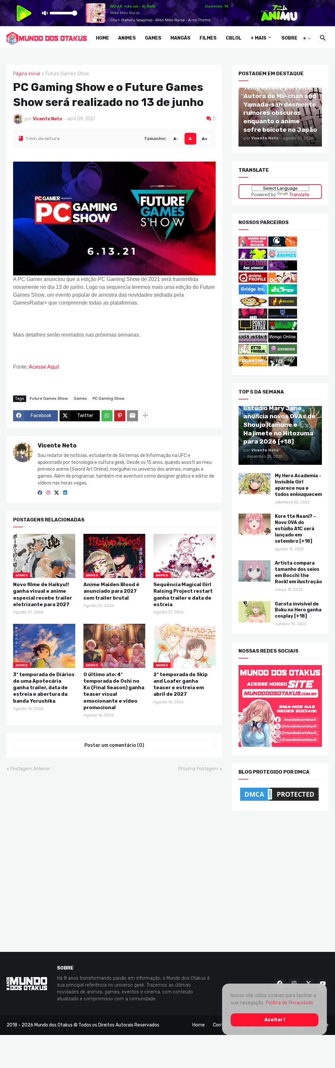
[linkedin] (65, 493)
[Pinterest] (119, 415)
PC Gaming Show (109, 398)
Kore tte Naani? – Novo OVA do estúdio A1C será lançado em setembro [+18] (295, 529)
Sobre (289, 38)
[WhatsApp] (107, 415)
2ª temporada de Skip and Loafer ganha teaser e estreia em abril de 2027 (180, 684)
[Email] (132, 415)
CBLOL (233, 38)
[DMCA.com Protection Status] (279, 801)
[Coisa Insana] (252, 341)
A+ (204, 138)
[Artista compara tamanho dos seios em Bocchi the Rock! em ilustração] (254, 571)
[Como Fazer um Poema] (282, 317)
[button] (306, 38)
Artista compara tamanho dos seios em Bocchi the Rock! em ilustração (298, 572)
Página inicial (26, 74)
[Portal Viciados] (252, 269)
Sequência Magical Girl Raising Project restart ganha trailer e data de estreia (183, 594)
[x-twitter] (56, 493)
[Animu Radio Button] (252, 257)
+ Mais (258, 38)
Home (102, 38)
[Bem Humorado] (282, 353)
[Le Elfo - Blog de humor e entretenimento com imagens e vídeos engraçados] (282, 293)
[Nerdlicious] (282, 305)
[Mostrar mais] (145, 415)
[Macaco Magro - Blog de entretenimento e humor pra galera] (252, 305)
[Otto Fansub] (252, 353)
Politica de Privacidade (289, 1003)
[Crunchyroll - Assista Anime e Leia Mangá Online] (282, 245)
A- (175, 138)
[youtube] (322, 983)
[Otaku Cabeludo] (282, 281)
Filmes (208, 38)
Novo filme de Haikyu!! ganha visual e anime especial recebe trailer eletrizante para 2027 (42, 594)
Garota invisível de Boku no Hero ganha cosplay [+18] (298, 610)
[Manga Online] (282, 341)
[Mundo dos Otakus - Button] (253, 245)
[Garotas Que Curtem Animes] (282, 257)
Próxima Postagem (198, 768)
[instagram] (48, 493)
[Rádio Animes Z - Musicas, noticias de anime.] (282, 269)
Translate (299, 194)
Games (153, 38)
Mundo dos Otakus (53, 1025)
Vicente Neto (57, 445)
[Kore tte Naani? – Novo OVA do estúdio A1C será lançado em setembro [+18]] (254, 524)
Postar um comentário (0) (114, 745)
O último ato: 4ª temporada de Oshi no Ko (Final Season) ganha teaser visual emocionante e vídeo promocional (113, 690)
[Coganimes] (252, 365)
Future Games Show (67, 74)
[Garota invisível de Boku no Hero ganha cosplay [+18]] (254, 611)
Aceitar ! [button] (274, 1019)
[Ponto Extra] (252, 329)
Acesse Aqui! (44, 366)
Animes (127, 38)
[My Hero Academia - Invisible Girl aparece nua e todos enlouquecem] (254, 483)
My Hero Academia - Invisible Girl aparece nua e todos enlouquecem (298, 485)
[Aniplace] (282, 365)
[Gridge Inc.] (253, 293)
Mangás (180, 38)
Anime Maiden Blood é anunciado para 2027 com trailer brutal (111, 591)
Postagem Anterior (30, 768)
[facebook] (40, 493)
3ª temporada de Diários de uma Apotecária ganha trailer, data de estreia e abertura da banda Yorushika (44, 687)
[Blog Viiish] (282, 329)
